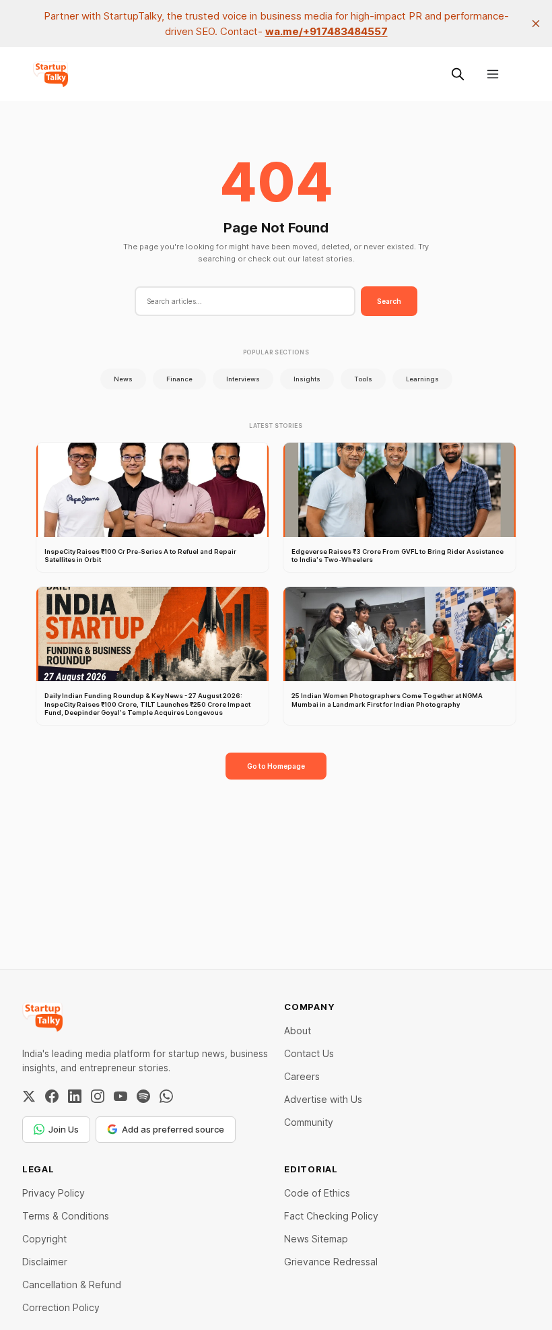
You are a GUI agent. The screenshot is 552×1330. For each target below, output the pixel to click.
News (123, 379)
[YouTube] (120, 1096)
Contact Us (309, 1053)
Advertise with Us (323, 1099)
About (297, 1030)
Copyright (44, 1238)
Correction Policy (61, 1307)
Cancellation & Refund (71, 1284)
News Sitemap (316, 1238)
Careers (302, 1076)
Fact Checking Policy (331, 1216)
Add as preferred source (173, 1129)
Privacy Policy (53, 1193)
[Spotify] (143, 1096)
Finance (179, 379)
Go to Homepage (276, 766)
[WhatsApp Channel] (166, 1096)
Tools (363, 379)
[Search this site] (458, 74)
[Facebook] (52, 1096)
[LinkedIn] (74, 1096)
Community (308, 1122)
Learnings (422, 379)
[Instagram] (97, 1096)
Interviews (243, 379)
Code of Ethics (317, 1193)
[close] (536, 23)
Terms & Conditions (65, 1216)
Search (389, 301)
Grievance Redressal (331, 1261)
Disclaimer (44, 1261)
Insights (307, 379)
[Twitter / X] (29, 1096)
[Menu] (493, 74)
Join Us (63, 1129)
